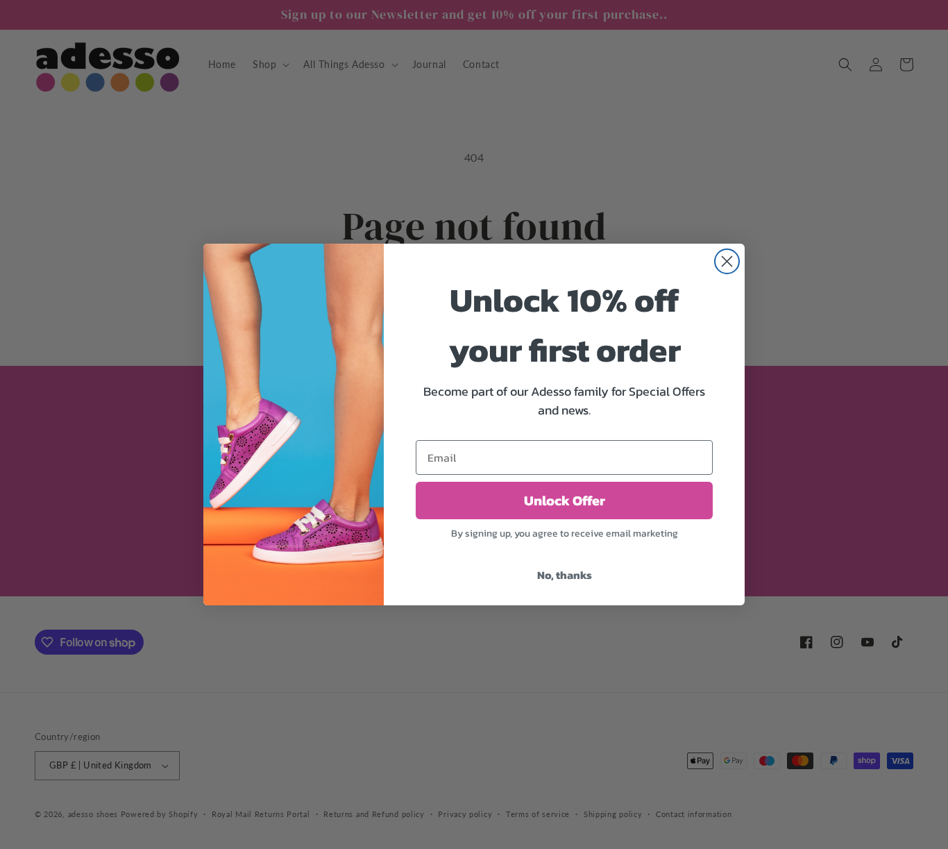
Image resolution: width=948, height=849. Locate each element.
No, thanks (564, 574)
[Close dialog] (727, 261)
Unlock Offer (564, 500)
